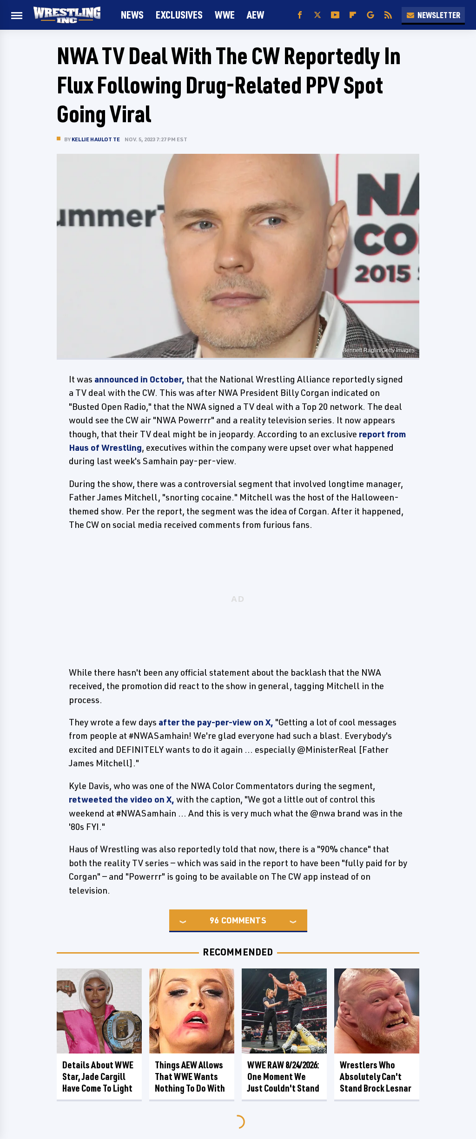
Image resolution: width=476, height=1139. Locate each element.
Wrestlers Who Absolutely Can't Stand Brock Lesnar (375, 1076)
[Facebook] (300, 15)
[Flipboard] (353, 15)
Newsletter (438, 15)
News (132, 14)
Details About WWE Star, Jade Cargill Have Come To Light (97, 1076)
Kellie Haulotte (96, 139)
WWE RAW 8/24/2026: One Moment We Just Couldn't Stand (283, 1076)
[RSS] (388, 15)
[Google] (370, 15)
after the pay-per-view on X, (216, 722)
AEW (255, 14)
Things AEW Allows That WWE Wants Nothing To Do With (190, 1076)
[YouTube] (335, 15)
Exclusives (179, 14)
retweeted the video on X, (121, 799)
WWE (225, 14)
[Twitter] (317, 15)
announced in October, (139, 379)
